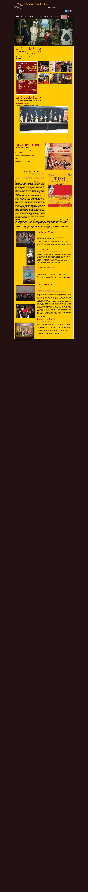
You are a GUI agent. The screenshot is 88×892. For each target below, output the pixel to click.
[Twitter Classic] (66, 11)
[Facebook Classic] (68, 11)
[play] (70, 44)
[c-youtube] (70, 11)
